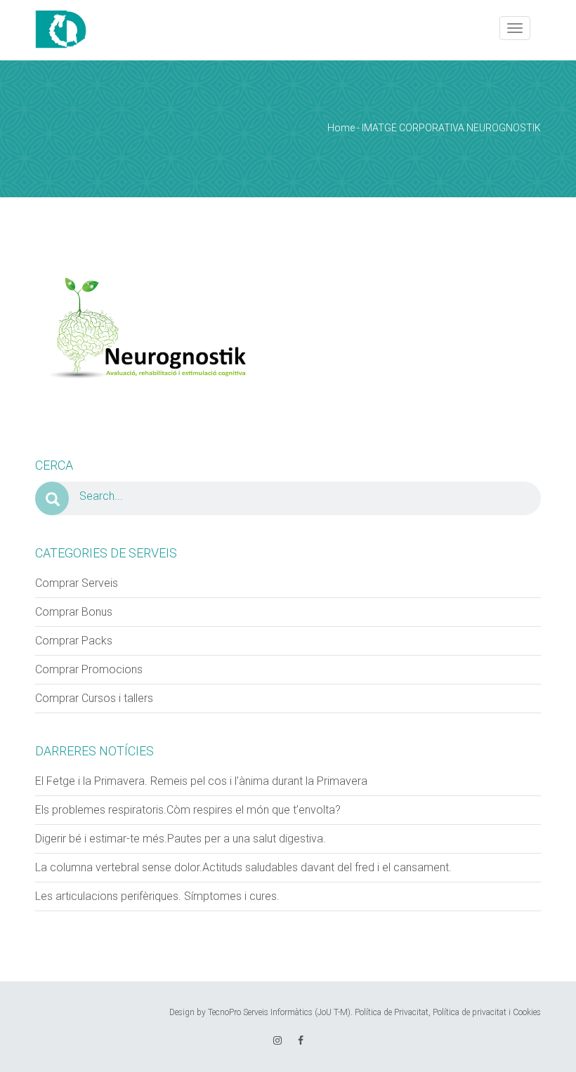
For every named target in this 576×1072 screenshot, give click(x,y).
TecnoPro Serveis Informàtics (260, 1012)
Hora (305, 221)
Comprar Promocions (89, 669)
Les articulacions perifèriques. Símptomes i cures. (157, 896)
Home (341, 127)
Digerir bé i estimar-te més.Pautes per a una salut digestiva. (180, 838)
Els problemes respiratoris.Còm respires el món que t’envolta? (188, 809)
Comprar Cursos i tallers (94, 698)
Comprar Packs (73, 640)
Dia (22, 221)
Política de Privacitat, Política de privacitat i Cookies (448, 1012)
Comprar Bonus (73, 611)
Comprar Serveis (76, 583)
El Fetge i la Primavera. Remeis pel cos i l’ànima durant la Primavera (201, 781)
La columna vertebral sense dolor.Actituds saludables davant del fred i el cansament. (243, 867)
